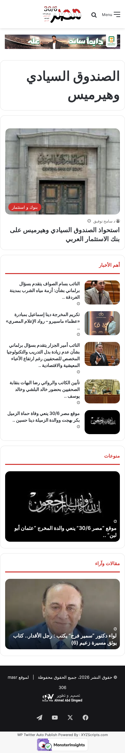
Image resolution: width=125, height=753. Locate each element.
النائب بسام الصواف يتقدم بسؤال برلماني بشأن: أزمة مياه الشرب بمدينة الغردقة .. (45, 290)
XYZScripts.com (94, 735)
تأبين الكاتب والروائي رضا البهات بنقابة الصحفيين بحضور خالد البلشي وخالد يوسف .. (45, 389)
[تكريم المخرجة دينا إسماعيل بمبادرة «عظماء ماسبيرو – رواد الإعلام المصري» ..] (102, 323)
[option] (62, 506)
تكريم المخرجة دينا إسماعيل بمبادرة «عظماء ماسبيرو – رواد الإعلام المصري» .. (43, 321)
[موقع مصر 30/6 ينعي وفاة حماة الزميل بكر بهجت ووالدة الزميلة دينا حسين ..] (102, 422)
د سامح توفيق (104, 221)
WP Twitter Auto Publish (37, 735)
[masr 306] (62, 14)
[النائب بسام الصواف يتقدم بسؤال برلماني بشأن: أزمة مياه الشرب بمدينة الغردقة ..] (102, 292)
